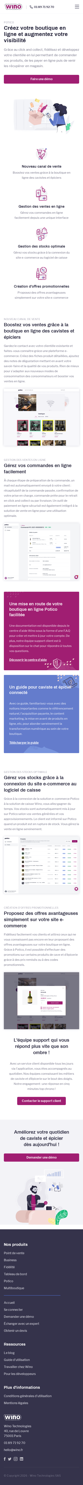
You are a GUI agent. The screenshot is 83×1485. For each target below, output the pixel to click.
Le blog (9, 1353)
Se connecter (13, 1310)
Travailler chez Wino (18, 1367)
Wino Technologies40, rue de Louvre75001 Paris (17, 1431)
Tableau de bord (15, 1274)
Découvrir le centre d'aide (28, 660)
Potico (8, 1281)
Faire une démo (41, 79)
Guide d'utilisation (17, 1360)
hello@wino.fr (13, 1450)
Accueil (9, 1303)
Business (10, 1260)
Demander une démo (41, 1157)
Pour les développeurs (20, 1374)
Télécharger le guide (24, 743)
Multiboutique (14, 1288)
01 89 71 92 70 (44, 7)
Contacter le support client (41, 1101)
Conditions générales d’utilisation (28, 1396)
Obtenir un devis (15, 1331)
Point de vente (14, 1253)
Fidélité (9, 1267)
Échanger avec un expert (21, 1324)
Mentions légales (16, 1403)
